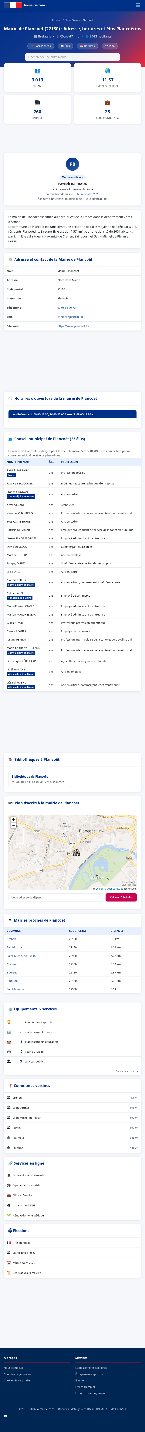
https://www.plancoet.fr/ (73, 326)
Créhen (11, 939)
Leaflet (99, 888)
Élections (81, 1380)
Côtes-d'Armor (71, 20)
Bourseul (12, 972)
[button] (76, 852)
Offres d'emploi (19, 1195)
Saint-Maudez (15, 989)
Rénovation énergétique (25, 1215)
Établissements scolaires (91, 1368)
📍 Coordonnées (41, 46)
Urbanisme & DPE (21, 1205)
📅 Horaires (87, 46)
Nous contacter (13, 1368)
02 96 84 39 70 (66, 307)
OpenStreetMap (115, 888)
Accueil (56, 20)
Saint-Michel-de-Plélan (21, 956)
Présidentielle (18, 1242)
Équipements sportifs (23, 1185)
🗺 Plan (110, 46)
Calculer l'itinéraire (121, 897)
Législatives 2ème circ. (24, 1272)
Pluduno (12, 981)
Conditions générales (17, 1374)
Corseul (12, 964)
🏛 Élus (65, 46)
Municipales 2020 (88, 194)
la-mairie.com (45, 1409)
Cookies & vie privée (17, 1380)
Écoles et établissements (25, 1175)
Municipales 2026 (21, 1252)
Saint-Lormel (15, 947)
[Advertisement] (72, 137)
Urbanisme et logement (90, 1393)
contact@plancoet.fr (70, 317)
